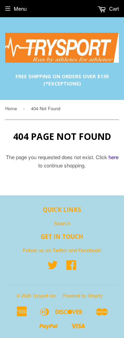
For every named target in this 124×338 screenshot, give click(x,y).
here (113, 157)
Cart (113, 8)
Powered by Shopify (83, 295)
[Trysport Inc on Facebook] (71, 266)
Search (62, 223)
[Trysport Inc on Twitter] (53, 266)
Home (11, 108)
